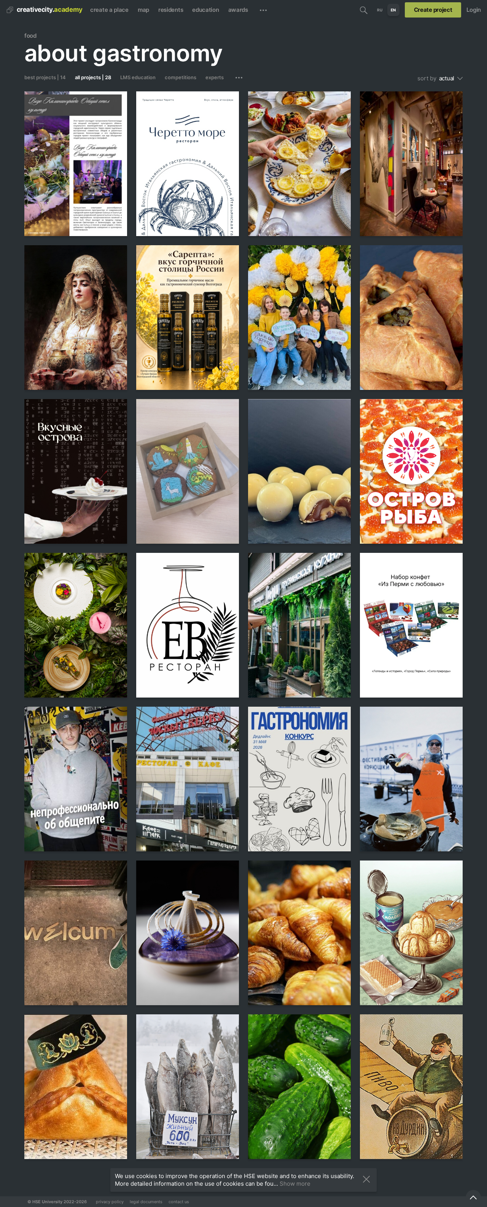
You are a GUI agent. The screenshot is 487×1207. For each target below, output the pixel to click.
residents (170, 9)
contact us (179, 1201)
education (205, 9)
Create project (433, 9)
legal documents (146, 1201)
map (143, 9)
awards (238, 9)
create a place (109, 9)
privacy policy (110, 1201)
